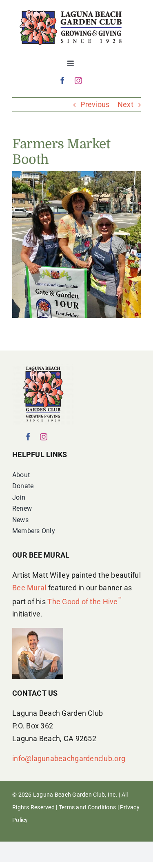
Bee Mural (29, 587)
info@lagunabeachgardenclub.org (68, 758)
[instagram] (78, 80)
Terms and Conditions (87, 807)
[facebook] (62, 80)
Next (125, 104)
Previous (94, 104)
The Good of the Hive (84, 601)
